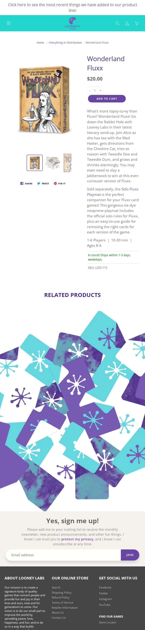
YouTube (104, 605)
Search (56, 587)
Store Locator (107, 622)
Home (40, 42)
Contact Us (59, 617)
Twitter (103, 593)
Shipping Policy (62, 592)
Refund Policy (60, 597)
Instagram (105, 599)
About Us (58, 612)
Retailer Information (65, 607)
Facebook (105, 587)
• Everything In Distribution (65, 42)
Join (130, 555)
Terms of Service (62, 602)
